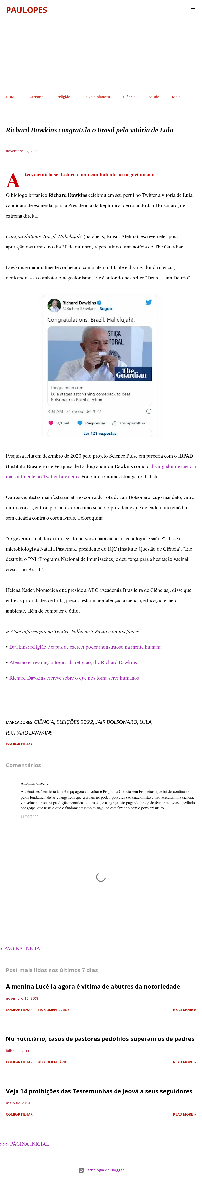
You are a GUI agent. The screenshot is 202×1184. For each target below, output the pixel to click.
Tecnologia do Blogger (104, 1170)
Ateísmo (36, 96)
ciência (44, 721)
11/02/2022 (29, 816)
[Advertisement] (101, 54)
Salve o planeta (97, 96)
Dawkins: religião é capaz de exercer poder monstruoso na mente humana (85, 646)
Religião (63, 96)
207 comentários (53, 1062)
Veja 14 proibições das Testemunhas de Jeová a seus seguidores (99, 1091)
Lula (145, 721)
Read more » (184, 1009)
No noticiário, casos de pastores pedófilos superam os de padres (100, 1039)
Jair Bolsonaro (116, 721)
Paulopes (26, 9)
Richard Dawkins (29, 732)
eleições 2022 (74, 721)
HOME (11, 96)
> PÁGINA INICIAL (21, 948)
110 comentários (53, 1009)
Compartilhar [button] (19, 744)
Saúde (154, 96)
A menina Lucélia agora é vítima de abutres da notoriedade (93, 986)
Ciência (129, 96)
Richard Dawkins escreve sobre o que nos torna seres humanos (74, 677)
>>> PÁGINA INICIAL (24, 1143)
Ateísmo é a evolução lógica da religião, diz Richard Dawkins (73, 662)
